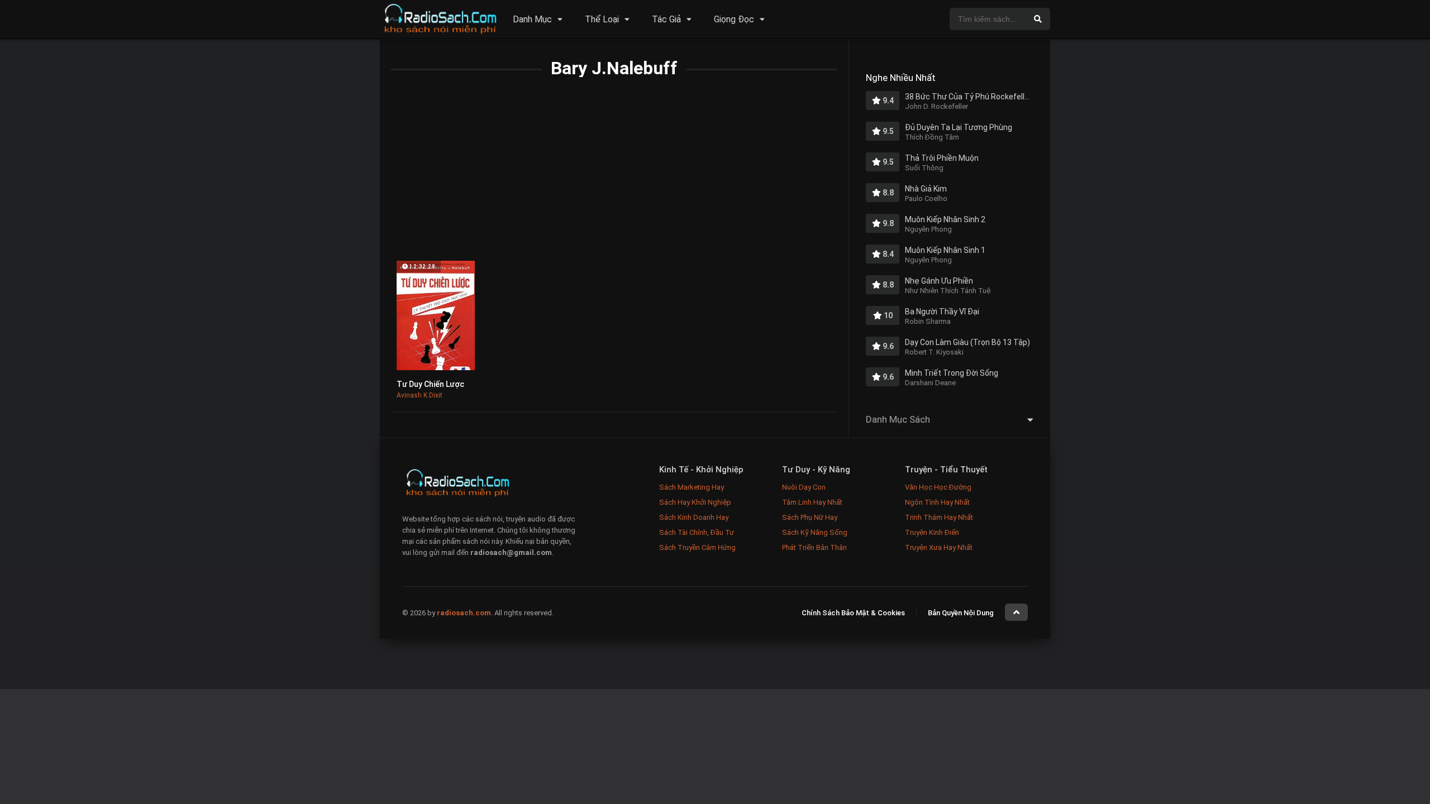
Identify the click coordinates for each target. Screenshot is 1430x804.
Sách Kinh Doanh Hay (693, 517)
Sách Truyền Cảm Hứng (697, 547)
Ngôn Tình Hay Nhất (937, 502)
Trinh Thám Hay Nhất (939, 517)
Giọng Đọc (734, 19)
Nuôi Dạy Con (804, 487)
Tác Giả (666, 19)
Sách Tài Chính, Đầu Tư (696, 532)
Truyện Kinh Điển (932, 532)
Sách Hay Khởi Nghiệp (695, 502)
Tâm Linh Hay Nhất (812, 502)
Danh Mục (532, 19)
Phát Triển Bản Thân (814, 547)
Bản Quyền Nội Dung (961, 613)
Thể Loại (602, 19)
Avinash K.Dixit (419, 395)
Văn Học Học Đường (938, 487)
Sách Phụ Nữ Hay (809, 517)
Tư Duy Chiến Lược (430, 384)
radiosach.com (464, 613)
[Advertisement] (614, 177)
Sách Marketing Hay (691, 487)
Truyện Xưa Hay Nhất (939, 547)
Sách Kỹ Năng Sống (814, 532)
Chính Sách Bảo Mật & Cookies (853, 613)
